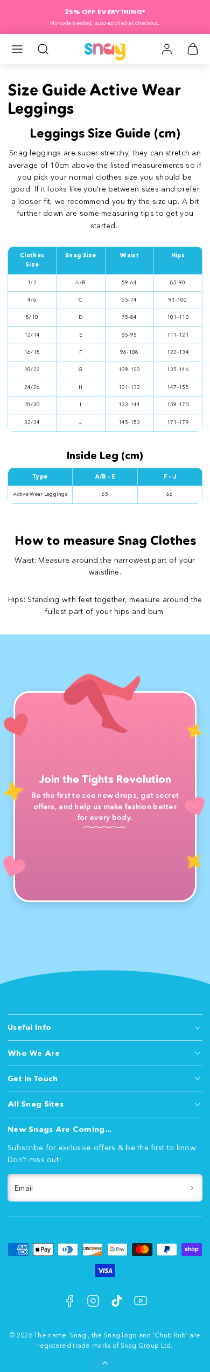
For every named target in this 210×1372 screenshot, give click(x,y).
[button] (17, 49)
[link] (167, 49)
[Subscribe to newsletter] (192, 1188)
